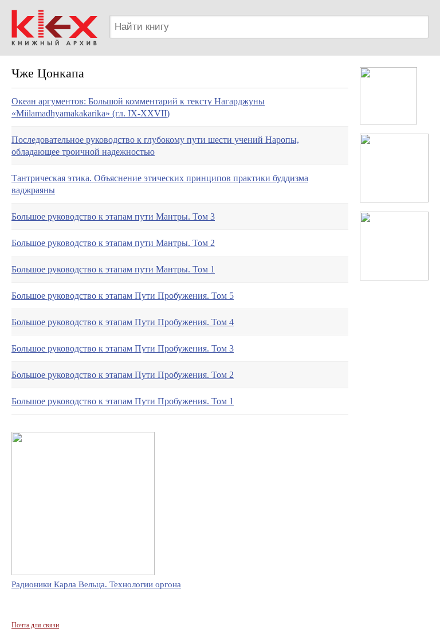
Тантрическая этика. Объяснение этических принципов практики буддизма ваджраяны (159, 184)
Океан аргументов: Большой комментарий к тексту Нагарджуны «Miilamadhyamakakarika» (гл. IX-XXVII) (138, 107)
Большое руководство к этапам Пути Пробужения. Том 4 (122, 322)
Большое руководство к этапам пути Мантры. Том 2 (113, 243)
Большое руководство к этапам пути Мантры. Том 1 (113, 269)
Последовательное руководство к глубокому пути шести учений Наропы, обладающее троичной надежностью (155, 146)
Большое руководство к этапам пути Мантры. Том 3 (113, 216)
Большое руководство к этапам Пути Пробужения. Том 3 (122, 348)
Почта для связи (35, 625)
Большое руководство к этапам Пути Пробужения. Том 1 (122, 401)
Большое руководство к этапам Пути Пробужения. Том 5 (122, 296)
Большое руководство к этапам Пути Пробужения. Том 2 (122, 375)
